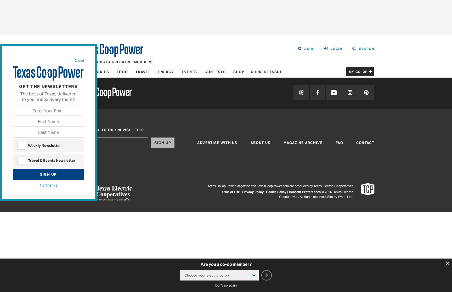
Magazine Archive (303, 143)
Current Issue (266, 72)
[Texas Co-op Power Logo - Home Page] (105, 93)
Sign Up (48, 174)
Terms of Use (230, 192)
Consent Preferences (305, 192)
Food (122, 72)
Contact (365, 143)
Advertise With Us (217, 143)
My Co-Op (358, 72)
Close (79, 60)
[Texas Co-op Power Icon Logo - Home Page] (367, 193)
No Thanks (48, 185)
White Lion (345, 197)
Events (189, 72)
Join (309, 49)
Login (336, 49)
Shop (238, 72)
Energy (166, 72)
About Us (260, 143)
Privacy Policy (253, 192)
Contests (215, 72)
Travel (143, 72)
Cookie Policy (276, 192)
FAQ (339, 143)
